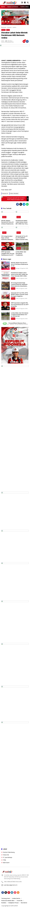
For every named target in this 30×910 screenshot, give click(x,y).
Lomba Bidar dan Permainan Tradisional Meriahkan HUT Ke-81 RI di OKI (22, 253)
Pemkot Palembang (9, 852)
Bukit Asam (6, 862)
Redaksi (3, 903)
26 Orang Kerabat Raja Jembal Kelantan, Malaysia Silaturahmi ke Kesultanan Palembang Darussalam (7, 237)
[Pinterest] (9, 892)
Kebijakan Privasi (13, 903)
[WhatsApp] (27, 204)
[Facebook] (17, 204)
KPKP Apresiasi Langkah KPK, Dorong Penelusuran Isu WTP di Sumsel (7, 253)
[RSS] (18, 892)
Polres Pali (6, 855)
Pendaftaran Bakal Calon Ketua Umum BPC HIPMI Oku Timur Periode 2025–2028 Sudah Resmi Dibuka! (22, 222)
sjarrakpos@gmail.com (10, 885)
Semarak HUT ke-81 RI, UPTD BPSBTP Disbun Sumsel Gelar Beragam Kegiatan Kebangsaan (22, 237)
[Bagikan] (27, 41)
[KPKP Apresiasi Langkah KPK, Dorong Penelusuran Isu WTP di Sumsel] (7, 246)
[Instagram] (15, 892)
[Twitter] (20, 204)
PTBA (4, 860)
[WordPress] (12, 892)
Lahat (8, 30)
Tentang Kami (5, 898)
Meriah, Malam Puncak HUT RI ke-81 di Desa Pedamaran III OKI (7, 222)
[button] (22, 2)
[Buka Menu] (25, 2)
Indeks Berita (16, 898)
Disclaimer (24, 903)
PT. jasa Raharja (7, 857)
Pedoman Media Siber (7, 900)
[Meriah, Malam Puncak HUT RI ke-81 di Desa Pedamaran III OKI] (7, 215)
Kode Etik (19, 900)
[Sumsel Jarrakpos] (10, 2)
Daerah (3, 30)
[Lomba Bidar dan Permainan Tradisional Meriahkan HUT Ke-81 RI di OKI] (22, 246)
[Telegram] (24, 204)
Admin (2, 40)
